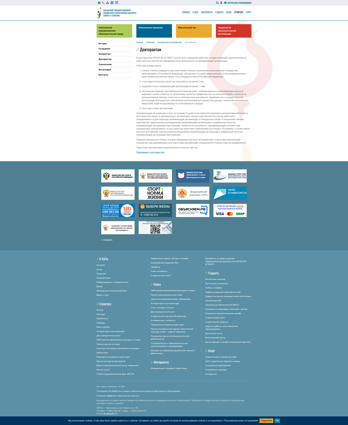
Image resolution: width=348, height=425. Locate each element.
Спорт (248, 12)
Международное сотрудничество (112, 282)
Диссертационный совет (109, 335)
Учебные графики (213, 288)
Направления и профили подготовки (169, 368)
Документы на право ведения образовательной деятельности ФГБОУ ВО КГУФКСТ (225, 261)
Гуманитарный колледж (108, 344)
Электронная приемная (150, 27)
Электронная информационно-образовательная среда (111, 30)
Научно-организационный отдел (166, 295)
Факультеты (102, 318)
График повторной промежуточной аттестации (228, 296)
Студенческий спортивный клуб (220, 357)
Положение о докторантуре (150, 152)
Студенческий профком (216, 322)
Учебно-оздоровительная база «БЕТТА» (116, 374)
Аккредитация (103, 278)
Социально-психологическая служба (223, 313)
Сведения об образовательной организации (227, 30)
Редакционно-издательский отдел (113, 357)
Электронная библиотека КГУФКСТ (222, 305)
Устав (99, 269)
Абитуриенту (207, 12)
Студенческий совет (161, 275)
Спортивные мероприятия (218, 365)
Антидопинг (211, 374)
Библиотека (102, 353)
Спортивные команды (216, 369)
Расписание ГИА (213, 300)
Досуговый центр (213, 333)
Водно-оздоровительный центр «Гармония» (118, 365)
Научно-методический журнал (111, 361)
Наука (229, 12)
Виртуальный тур (187, 27)
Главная (186, 12)
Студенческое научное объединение (168, 316)
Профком (155, 267)
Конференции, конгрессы (163, 320)
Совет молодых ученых (162, 307)
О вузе (195, 12)
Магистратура (103, 327)
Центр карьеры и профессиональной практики (228, 342)
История (101, 265)
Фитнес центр (103, 369)
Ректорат (101, 314)
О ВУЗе (103, 258)
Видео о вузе (103, 295)
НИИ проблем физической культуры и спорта (119, 340)
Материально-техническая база (112, 291)
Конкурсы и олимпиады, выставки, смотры (226, 309)
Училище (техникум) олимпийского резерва (118, 348)
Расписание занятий (215, 279)
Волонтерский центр (215, 337)
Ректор (100, 310)
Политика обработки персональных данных (118, 396)
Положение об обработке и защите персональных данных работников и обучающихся (138, 391)
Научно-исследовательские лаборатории (171, 299)
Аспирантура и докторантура (110, 331)
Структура (238, 12)
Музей (100, 286)
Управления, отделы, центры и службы (170, 258)
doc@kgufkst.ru (110, 414)
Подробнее (266, 420)
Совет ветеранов (159, 271)
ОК (277, 420)
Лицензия (101, 273)
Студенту (219, 12)
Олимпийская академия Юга (164, 263)
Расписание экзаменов (216, 283)
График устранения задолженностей (222, 292)
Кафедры (101, 323)
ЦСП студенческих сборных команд (222, 361)
